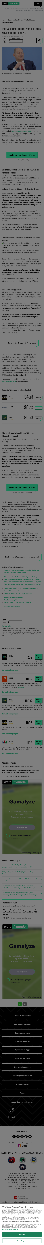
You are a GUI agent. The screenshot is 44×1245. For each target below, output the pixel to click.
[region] (22, 1224)
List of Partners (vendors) (10, 1229)
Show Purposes (22, 1241)
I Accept (22, 1234)
